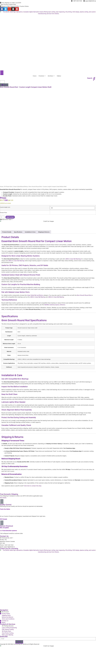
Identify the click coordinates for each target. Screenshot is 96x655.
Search (89, 78)
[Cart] (2, 81)
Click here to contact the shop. (33, 486)
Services (50, 76)
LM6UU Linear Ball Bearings (73, 259)
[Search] (94, 78)
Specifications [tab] (18, 232)
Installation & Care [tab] (30, 232)
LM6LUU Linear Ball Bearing (56, 297)
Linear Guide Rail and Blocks (20, 186)
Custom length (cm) (5, 207)
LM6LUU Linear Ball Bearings (16, 260)
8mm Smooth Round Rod (84, 295)
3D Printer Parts (8, 186)
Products (41, 76)
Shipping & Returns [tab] (43, 232)
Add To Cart (10, 217)
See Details (3, 497)
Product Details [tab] (6, 232)
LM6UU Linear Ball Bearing (37, 297)
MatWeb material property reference (54, 304)
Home (34, 76)
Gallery (59, 76)
